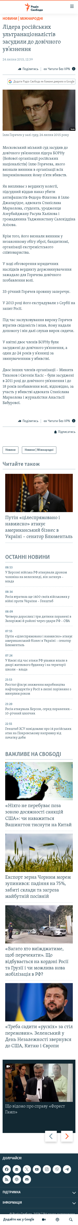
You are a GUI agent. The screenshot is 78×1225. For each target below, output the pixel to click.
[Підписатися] (27, 1179)
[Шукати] (70, 1219)
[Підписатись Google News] (17, 1169)
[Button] (28, 69)
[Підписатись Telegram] (67, 1169)
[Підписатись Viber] (57, 1169)
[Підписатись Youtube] (37, 1169)
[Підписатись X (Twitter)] (27, 1169)
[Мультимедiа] (43, 1219)
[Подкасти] (57, 1219)
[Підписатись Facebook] (7, 1169)
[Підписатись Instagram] (47, 1169)
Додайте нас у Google (18, 1219)
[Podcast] (17, 1179)
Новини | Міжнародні (23, 19)
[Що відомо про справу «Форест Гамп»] (39, 1083)
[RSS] (7, 1179)
